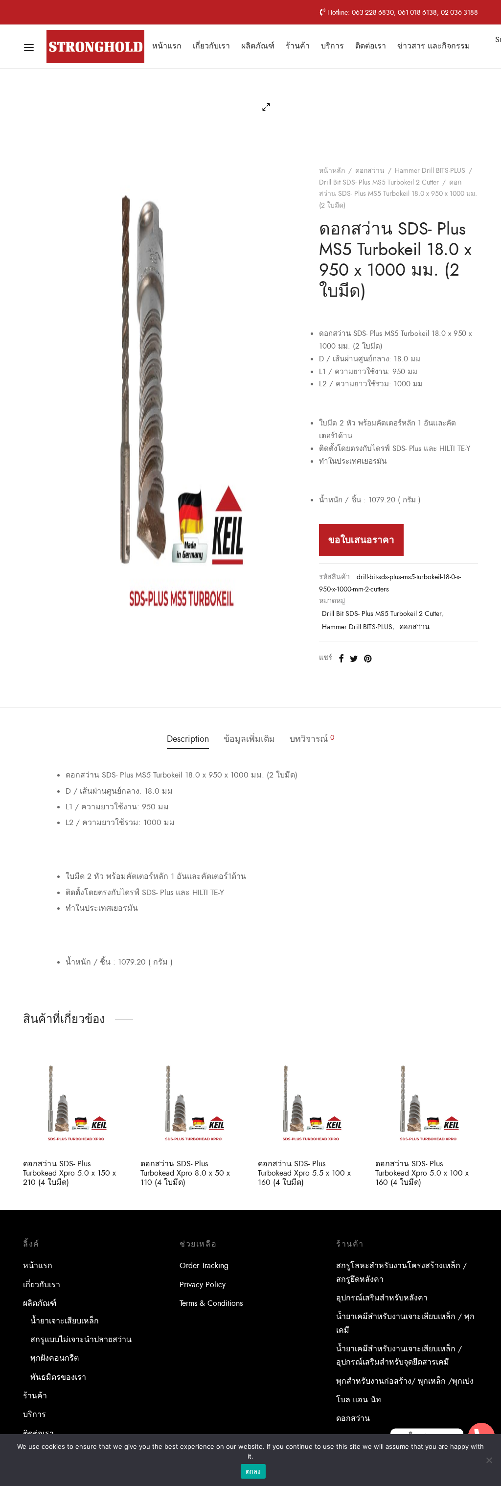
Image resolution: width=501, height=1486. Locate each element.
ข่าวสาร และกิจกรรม (433, 46)
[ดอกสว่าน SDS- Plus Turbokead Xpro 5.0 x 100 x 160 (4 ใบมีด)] (426, 1100)
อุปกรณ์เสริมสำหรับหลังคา (382, 1298)
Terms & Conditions (211, 1303)
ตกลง (253, 1471)
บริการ (332, 46)
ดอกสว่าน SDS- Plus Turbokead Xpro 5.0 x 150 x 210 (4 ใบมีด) (69, 1173)
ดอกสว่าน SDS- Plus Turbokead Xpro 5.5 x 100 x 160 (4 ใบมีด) (304, 1173)
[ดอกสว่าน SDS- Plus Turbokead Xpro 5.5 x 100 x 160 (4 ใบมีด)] (309, 1100)
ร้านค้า (298, 46)
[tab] (188, 739)
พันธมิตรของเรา (58, 1377)
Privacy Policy (203, 1284)
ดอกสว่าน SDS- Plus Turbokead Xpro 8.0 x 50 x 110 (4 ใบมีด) (185, 1173)
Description (188, 739)
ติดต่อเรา (370, 46)
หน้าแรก (167, 46)
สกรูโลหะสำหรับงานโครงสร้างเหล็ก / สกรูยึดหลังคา (401, 1272)
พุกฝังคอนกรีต (54, 1358)
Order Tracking (204, 1265)
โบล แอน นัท (358, 1399)
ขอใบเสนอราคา (361, 539)
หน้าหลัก (332, 170)
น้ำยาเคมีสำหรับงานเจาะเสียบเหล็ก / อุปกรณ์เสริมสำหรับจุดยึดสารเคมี (399, 1356)
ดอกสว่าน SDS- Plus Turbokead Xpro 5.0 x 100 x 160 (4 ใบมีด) (422, 1173)
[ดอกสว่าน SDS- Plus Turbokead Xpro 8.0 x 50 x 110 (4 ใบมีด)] (191, 1100)
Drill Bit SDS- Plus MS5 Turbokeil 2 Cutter (379, 182)
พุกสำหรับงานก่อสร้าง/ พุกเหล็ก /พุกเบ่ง (405, 1381)
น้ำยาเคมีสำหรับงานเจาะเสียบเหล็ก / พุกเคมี (405, 1323)
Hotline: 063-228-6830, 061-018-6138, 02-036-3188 (401, 12)
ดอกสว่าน (370, 170)
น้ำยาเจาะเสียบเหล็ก (64, 1321)
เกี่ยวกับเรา (211, 46)
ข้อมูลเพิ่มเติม (249, 739)
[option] (74, 1119)
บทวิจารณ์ (312, 739)
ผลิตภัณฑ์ (257, 46)
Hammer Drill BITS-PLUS (430, 170)
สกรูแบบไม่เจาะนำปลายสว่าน (81, 1339)
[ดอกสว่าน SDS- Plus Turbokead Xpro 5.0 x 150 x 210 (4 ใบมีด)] (74, 1100)
